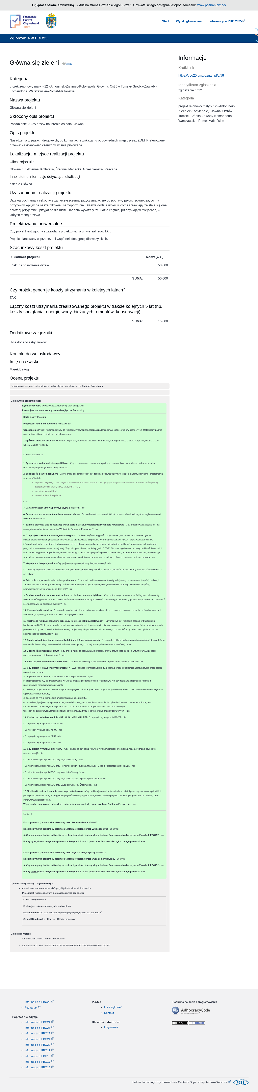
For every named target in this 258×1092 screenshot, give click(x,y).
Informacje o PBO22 (37, 1033)
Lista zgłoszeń (113, 1007)
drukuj (69, 64)
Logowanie (111, 1027)
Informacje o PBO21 (37, 1039)
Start (165, 21)
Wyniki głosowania (189, 21)
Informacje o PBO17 (37, 1061)
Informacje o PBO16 (37, 1067)
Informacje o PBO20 (37, 1044)
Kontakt (109, 1012)
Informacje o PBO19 (37, 1050)
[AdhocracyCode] (197, 1014)
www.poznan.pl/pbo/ (211, 5)
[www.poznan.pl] (51, 22)
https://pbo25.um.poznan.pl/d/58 (201, 75)
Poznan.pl (31, 1007)
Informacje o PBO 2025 (225, 21)
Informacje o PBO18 (37, 1056)
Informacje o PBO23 (37, 1027)
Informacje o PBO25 (37, 1001)
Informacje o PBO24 (37, 1022)
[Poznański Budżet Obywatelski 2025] (24, 22)
